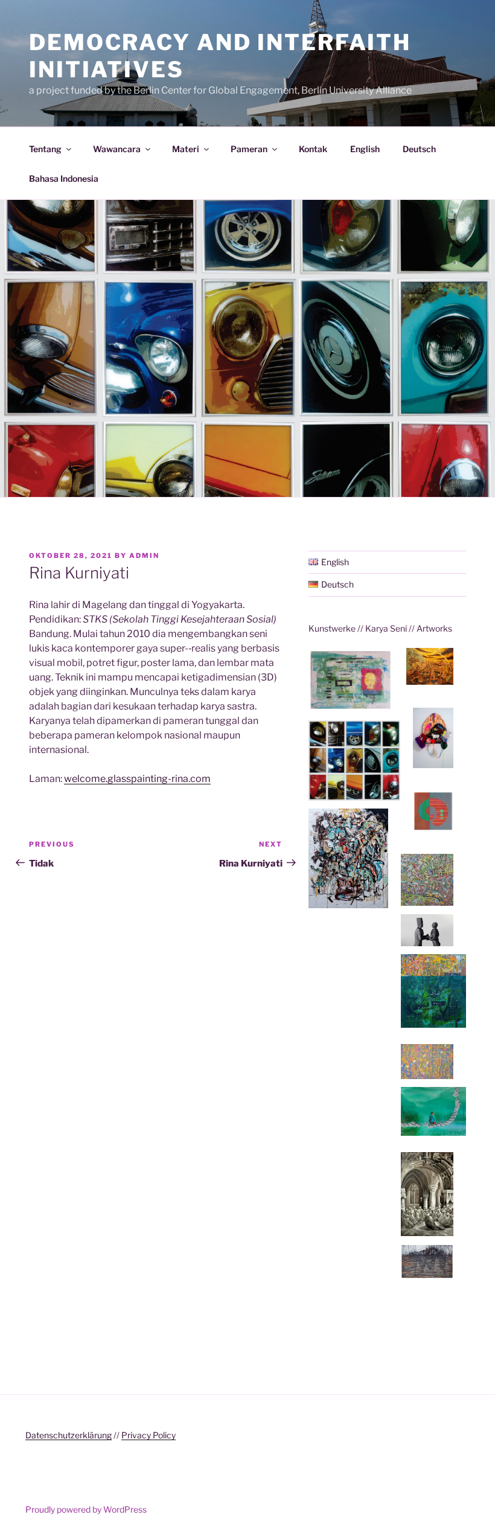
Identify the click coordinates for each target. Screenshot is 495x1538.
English (365, 149)
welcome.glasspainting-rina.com (137, 778)
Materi (185, 149)
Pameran (249, 149)
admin (144, 555)
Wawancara (117, 149)
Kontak (313, 149)
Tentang (45, 149)
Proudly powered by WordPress (86, 1509)
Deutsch (419, 149)
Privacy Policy (148, 1435)
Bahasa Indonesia (63, 178)
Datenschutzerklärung (68, 1435)
